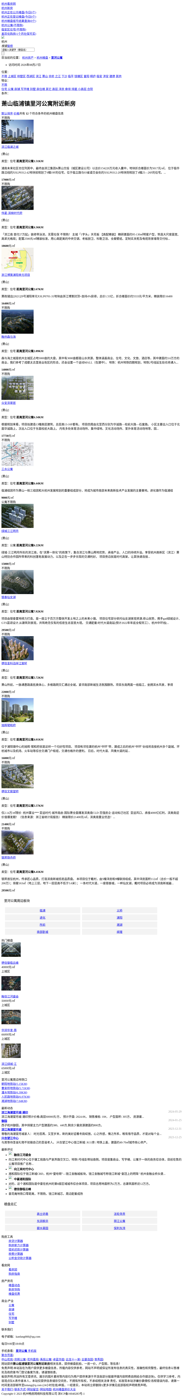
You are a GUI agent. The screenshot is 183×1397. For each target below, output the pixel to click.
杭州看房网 (8, 3)
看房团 (13, 1269)
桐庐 (93, 76)
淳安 (106, 76)
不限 (4, 76)
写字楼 (25, 89)
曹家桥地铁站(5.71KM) (15, 1088)
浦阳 (119, 917)
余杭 (51, 76)
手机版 (26, 1350)
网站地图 (45, 1389)
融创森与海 (8, 336)
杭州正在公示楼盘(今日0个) (18, 12)
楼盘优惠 (14, 1293)
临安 (99, 76)
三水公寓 (7, 469)
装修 (10, 45)
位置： (5, 71)
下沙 (64, 76)
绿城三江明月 (10, 531)
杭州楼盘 (42, 57)
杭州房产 (28, 57)
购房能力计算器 (19, 1245)
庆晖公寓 (20, 1359)
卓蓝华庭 (58, 1359)
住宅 (4, 89)
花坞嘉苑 (33, 1359)
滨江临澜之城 (10, 146)
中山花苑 (7, 1359)
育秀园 (98, 1359)
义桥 (119, 910)
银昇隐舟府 (8, 857)
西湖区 (30, 76)
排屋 (74, 89)
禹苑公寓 (45, 1359)
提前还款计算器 (19, 1249)
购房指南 (14, 1273)
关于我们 (7, 1389)
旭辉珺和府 (8, 725)
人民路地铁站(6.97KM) (15, 1096)
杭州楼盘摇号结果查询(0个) (18, 20)
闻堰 (119, 931)
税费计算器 (16, 1253)
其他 (119, 76)
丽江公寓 (119, 1221)
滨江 (38, 76)
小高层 (82, 89)
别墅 (33, 89)
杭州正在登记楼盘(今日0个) (18, 16)
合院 (90, 89)
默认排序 (7, 113)
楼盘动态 (14, 1285)
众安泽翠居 (8, 402)
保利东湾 (119, 1228)
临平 (71, 76)
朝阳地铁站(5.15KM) (14, 1083)
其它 (48, 89)
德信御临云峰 (10, 962)
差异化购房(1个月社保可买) (18, 33)
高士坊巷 (42, 1213)
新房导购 (14, 1289)
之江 (58, 76)
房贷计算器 (16, 1241)
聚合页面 (7, 1355)
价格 (16, 113)
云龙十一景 (73, 1359)
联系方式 (20, 1389)
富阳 (86, 76)
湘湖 (119, 924)
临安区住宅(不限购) (13, 29)
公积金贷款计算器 (20, 1258)
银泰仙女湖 (8, 597)
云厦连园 (87, 1359)
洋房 (61, 89)
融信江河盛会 (10, 996)
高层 (55, 89)
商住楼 (40, 89)
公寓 (11, 89)
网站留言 (33, 1389)
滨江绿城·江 (9, 1063)
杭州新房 (7, 8)
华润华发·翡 (9, 1030)
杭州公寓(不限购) (12, 25)
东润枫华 (42, 1221)
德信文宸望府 (10, 791)
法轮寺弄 (119, 1213)
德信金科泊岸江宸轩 (14, 663)
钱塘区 (78, 76)
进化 (42, 917)
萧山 (45, 76)
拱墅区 (21, 76)
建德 (112, 76)
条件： (5, 93)
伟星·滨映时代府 (11, 213)
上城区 (12, 76)
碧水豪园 (42, 1228)
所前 (42, 924)
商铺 (17, 89)
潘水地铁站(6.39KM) (14, 1092)
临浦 (42, 910)
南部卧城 (42, 931)
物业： (5, 80)
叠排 (68, 89)
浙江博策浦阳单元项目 (15, 274)
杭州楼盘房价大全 (64, 1389)
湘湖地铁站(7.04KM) (14, 1101)
